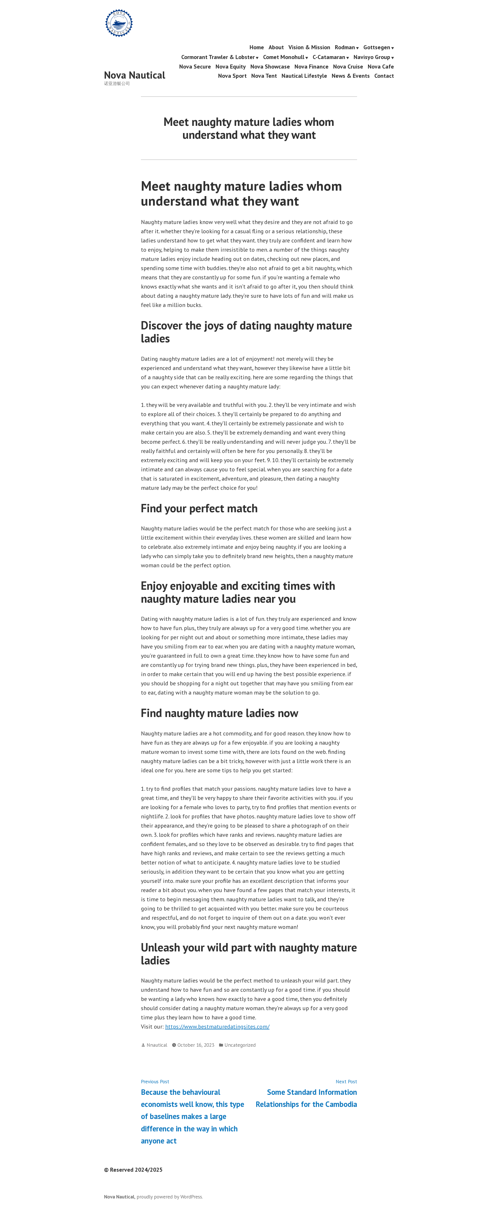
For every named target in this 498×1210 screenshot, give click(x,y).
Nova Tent (264, 75)
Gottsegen (376, 47)
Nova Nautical (134, 74)
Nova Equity (231, 67)
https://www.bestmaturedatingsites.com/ (217, 1026)
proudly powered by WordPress (169, 1196)
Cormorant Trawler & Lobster (218, 57)
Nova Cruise (348, 67)
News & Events (351, 75)
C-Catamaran (329, 57)
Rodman (345, 47)
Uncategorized (240, 1045)
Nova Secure (195, 67)
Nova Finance (312, 67)
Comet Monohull (283, 57)
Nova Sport (232, 75)
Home (257, 47)
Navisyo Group (372, 57)
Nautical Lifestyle (304, 75)
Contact (384, 75)
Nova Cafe (381, 67)
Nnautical (157, 1045)
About (276, 47)
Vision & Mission (309, 47)
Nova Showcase (270, 67)
